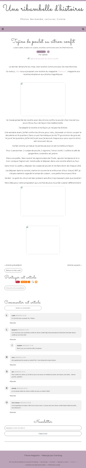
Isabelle (21, 462)
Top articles (43, 462)
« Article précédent (13, 265)
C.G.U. (73, 462)
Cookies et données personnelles (35, 465)
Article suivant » (74, 265)
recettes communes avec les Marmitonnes (56, 48)
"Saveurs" (62, 71)
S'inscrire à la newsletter (15, 288)
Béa (18, 71)
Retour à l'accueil (13, 270)
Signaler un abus (63, 462)
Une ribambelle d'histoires (43, 8)
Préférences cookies (54, 465)
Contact (52, 462)
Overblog (58, 455)
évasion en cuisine (31, 48)
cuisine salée (18, 48)
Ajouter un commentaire (23, 308)
